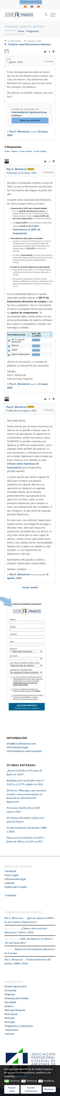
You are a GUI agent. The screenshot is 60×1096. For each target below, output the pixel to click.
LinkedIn (10, 883)
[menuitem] (31, 2)
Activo (7, 151)
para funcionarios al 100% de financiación (26, 230)
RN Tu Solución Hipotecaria (18, 340)
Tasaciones (11, 1029)
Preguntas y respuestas (19, 1026)
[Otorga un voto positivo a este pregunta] (45, 52)
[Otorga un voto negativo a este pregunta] (53, 52)
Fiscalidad (10, 1002)
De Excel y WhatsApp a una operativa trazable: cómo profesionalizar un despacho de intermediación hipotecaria (26, 796)
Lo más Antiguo (39, 151)
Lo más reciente (25, 151)
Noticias (10, 1018)
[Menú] (51, 15)
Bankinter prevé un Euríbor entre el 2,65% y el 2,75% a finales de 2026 (25, 782)
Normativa (11, 1014)
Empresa (10, 994)
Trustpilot (10, 895)
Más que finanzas (15, 1010)
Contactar (36, 340)
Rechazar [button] (49, 1089)
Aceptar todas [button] (12, 1089)
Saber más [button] (21, 1076)
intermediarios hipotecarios (28, 112)
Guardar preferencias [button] (31, 1089)
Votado (14, 151)
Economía (10, 990)
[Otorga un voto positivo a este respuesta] (45, 161)
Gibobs (14, 350)
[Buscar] (44, 15)
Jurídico (9, 1006)
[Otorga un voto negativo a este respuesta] (53, 161)
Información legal (17, 747)
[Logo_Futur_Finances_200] (25, 15)
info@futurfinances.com (21, 743)
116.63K (31, 169)
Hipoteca (45, 44)
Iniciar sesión (30, 587)
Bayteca (15, 345)
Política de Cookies (16, 887)
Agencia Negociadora (20, 354)
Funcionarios (32, 44)
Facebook (10, 871)
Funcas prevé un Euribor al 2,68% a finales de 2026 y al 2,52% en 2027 (25, 839)
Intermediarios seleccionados (24, 751)
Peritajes (10, 1022)
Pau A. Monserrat (14, 918)
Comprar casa (16, 44)
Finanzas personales (17, 998)
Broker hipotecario (16, 986)
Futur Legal (11, 875)
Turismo (9, 1033)
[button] (6, 1081)
